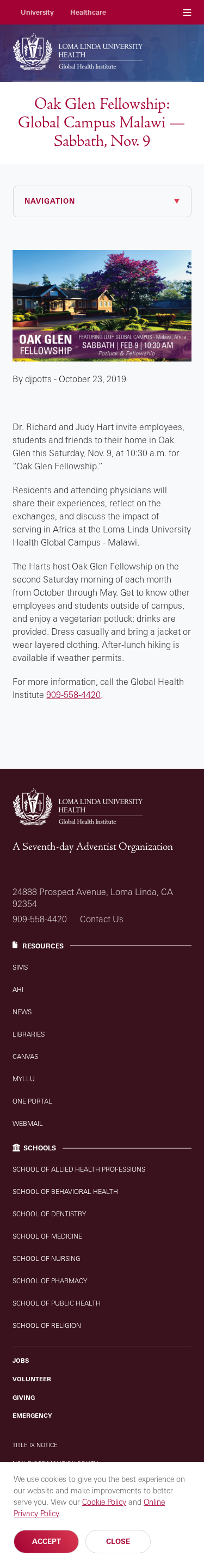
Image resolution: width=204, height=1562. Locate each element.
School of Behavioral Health (65, 1191)
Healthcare (88, 12)
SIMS (20, 967)
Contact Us (101, 919)
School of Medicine (47, 1236)
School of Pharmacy (50, 1281)
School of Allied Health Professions (79, 1169)
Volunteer (32, 1379)
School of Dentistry (49, 1214)
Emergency (32, 1415)
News (22, 1012)
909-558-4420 (73, 694)
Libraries (29, 1034)
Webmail (28, 1123)
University (37, 12)
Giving (24, 1397)
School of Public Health (57, 1303)
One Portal (32, 1101)
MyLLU (24, 1079)
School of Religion (47, 1325)
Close (118, 1541)
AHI (18, 989)
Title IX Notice (35, 1445)
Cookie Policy (104, 1501)
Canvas (25, 1056)
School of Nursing (47, 1258)
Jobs (21, 1360)
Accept (46, 1541)
